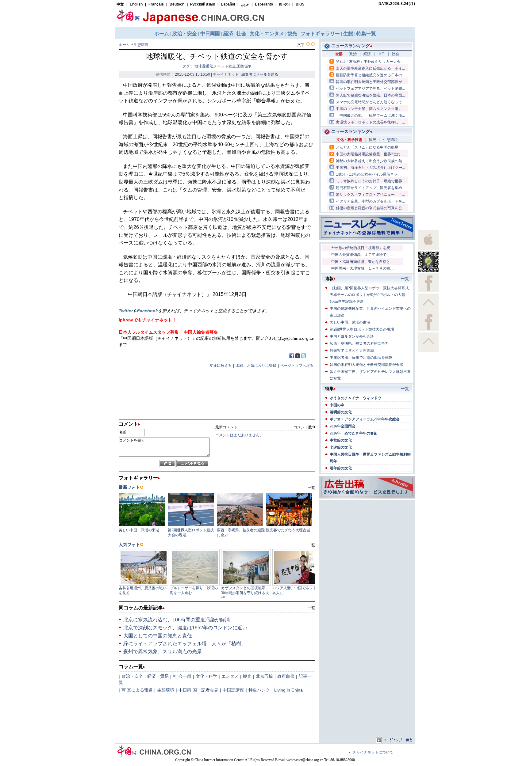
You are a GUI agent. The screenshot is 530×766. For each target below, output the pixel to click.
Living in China (288, 690)
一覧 (311, 608)
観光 (247, 676)
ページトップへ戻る (296, 365)
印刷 (239, 365)
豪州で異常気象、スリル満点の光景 (162, 651)
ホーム (124, 45)
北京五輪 (264, 676)
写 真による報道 (137, 690)
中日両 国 (188, 690)
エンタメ (230, 676)
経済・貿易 (158, 676)
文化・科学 (206, 676)
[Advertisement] (367, 540)
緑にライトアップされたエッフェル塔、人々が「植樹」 (184, 643)
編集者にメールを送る (259, 74)
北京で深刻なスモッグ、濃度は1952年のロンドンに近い (188, 627)
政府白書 (285, 676)
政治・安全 (132, 676)
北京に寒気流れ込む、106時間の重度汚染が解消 (179, 619)
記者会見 (209, 690)
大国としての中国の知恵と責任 (157, 635)
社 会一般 (182, 676)
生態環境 (141, 45)
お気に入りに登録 (261, 365)
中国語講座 (233, 690)
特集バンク (259, 690)
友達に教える (220, 365)
